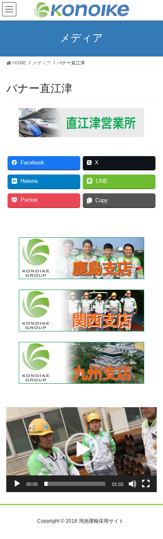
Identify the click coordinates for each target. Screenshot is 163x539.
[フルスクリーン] (146, 484)
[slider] (74, 484)
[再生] (17, 484)
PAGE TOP (150, 515)
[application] (81, 449)
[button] (81, 449)
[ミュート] (132, 484)
